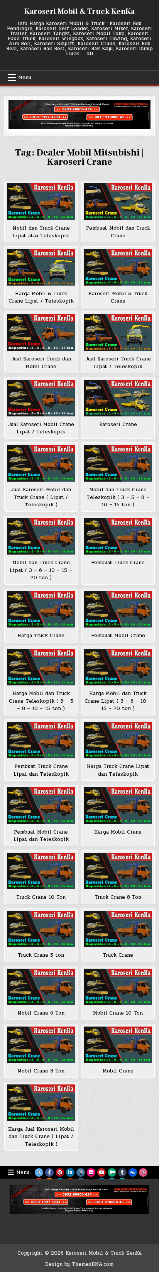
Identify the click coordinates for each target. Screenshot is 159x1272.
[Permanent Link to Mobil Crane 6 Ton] (41, 987)
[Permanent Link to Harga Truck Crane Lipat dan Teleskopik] (118, 740)
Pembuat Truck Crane (118, 563)
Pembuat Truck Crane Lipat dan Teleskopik (41, 770)
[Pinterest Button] (60, 1172)
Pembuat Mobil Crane (118, 635)
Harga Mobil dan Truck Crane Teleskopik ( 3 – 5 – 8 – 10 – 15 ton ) (41, 701)
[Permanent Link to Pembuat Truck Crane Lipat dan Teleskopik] (41, 740)
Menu (24, 77)
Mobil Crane (118, 1071)
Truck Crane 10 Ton (41, 897)
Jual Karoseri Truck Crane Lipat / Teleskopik (118, 362)
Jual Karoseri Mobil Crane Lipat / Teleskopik (41, 428)
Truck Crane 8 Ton (118, 897)
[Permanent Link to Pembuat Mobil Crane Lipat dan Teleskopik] (41, 805)
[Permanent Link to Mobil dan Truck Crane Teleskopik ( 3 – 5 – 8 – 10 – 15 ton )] (118, 463)
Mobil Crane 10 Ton (118, 1013)
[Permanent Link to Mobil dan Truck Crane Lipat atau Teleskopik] (41, 201)
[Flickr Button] (91, 1172)
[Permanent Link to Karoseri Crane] (118, 398)
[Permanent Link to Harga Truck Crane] (41, 609)
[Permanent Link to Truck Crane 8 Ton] (118, 871)
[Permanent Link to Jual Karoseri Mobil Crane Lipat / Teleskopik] (41, 398)
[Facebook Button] (49, 1172)
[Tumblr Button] (122, 1172)
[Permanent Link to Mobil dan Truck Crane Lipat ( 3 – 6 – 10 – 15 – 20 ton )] (41, 536)
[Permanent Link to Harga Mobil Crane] (118, 805)
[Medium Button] (112, 1172)
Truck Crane (118, 955)
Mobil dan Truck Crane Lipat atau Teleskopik (41, 232)
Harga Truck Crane (40, 635)
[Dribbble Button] (143, 1172)
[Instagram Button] (80, 1172)
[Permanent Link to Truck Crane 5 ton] (41, 929)
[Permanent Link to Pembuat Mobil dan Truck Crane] (118, 201)
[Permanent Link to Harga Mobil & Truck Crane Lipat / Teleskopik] (41, 267)
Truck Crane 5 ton (41, 955)
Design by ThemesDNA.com (79, 1264)
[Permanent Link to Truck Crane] (118, 929)
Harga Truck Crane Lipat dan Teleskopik (118, 770)
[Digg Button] (133, 1172)
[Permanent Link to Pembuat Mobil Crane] (118, 609)
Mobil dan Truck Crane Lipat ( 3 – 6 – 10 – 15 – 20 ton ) (41, 570)
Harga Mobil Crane (118, 832)
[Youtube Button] (101, 1172)
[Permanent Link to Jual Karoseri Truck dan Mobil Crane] (41, 332)
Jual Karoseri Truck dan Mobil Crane (41, 362)
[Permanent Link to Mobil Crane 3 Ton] (41, 1045)
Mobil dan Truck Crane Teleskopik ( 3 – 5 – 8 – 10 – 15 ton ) (117, 497)
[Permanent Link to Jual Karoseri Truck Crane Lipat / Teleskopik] (118, 332)
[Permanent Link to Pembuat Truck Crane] (118, 536)
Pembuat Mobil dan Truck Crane (118, 232)
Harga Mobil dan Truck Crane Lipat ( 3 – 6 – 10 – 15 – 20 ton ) (118, 701)
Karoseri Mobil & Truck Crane (118, 297)
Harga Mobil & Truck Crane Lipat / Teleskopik (41, 297)
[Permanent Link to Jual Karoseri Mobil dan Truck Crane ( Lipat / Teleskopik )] (41, 463)
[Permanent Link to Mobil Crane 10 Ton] (118, 987)
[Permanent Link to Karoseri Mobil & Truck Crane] (118, 267)
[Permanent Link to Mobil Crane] (118, 1045)
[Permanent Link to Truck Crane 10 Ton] (41, 871)
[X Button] (39, 1172)
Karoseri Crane (118, 424)
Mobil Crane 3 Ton (40, 1071)
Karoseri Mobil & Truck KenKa (79, 12)
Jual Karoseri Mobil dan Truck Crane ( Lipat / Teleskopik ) (41, 497)
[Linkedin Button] (70, 1172)
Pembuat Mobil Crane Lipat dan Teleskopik (41, 836)
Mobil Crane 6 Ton (40, 1013)
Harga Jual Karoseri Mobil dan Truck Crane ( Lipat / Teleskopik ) (41, 1136)
